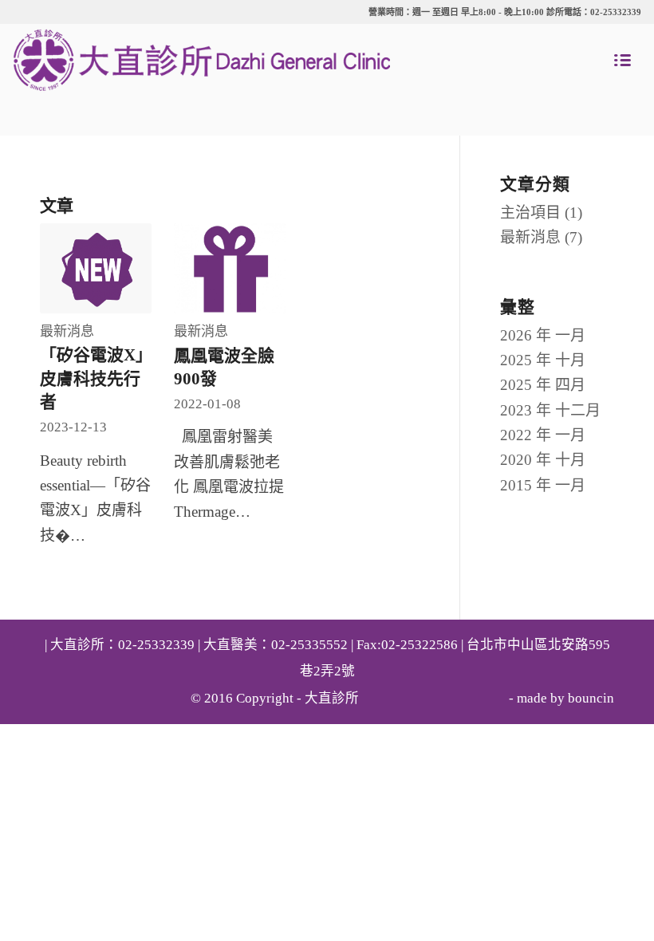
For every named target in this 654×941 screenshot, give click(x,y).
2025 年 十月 (542, 360)
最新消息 (67, 331)
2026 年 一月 (542, 335)
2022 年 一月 (542, 435)
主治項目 (530, 212)
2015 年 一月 (542, 485)
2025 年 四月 (542, 384)
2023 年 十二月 (550, 410)
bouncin (591, 698)
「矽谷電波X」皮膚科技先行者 (92, 378)
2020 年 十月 (542, 459)
